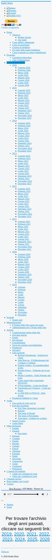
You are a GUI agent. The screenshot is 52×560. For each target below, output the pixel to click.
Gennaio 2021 (24, 221)
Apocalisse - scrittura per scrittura (32, 418)
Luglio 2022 (23, 204)
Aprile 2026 (23, 75)
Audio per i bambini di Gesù (24, 474)
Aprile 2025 (23, 98)
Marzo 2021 (23, 226)
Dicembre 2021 (24, 249)
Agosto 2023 (23, 173)
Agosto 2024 (23, 141)
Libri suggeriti (18, 353)
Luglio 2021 (23, 236)
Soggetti (10, 317)
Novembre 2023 (25, 181)
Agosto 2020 (23, 272)
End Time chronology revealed (31, 408)
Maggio (21, 297)
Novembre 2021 (25, 247)
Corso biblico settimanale (23, 42)
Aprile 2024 (23, 131)
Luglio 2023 (23, 171)
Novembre (22, 312)
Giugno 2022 (23, 201)
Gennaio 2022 (24, 189)
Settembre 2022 (24, 209)
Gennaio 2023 (24, 156)
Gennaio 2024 (24, 123)
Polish (15, 456)
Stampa (10, 504)
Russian (15, 443)
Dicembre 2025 (24, 118)
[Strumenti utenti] (2, 500)
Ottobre (21, 310)
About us (16, 35)
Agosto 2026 (23, 85)
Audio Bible (17, 423)
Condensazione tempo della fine (26, 332)
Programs (11, 55)
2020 (14, 252)
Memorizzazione (14, 322)
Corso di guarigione (21, 45)
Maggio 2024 (24, 133)
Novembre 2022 (25, 214)
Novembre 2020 (25, 279)
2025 (14, 88)
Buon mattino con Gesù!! (18, 481)
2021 (14, 219)
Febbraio (22, 289)
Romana (16, 436)
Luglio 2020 (23, 269)
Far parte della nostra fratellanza (26, 50)
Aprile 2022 (23, 196)
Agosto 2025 (23, 108)
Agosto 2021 (23, 239)
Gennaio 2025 (24, 90)
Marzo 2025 (23, 95)
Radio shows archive (16, 62)
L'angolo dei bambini (16, 471)
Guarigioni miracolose (22, 57)
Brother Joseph (24, 37)
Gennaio (21, 287)
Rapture (21, 411)
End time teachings (20, 406)
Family (15, 337)
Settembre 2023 (24, 176)
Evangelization (18, 342)
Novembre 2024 (25, 148)
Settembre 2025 (24, 110)
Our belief (22, 40)
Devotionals (17, 340)
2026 (14, 65)
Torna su (5, 551)
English (15, 428)
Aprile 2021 (23, 229)
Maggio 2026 (24, 78)
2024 (14, 120)
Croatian (16, 438)
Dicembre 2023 (24, 184)
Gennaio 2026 (24, 67)
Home (9, 32)
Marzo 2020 (23, 259)
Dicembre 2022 (24, 216)
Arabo (15, 464)
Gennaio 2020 (24, 254)
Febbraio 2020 (24, 257)
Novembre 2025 (25, 115)
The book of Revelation (28, 416)
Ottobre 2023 (23, 178)
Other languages (14, 426)
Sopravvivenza (18, 421)
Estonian (16, 453)
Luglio (21, 302)
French (15, 448)
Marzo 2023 (23, 161)
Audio (9, 400)
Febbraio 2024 (24, 125)
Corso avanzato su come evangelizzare (29, 52)
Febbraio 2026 (24, 70)
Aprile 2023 (23, 163)
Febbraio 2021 (24, 224)
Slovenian (16, 459)
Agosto (21, 305)
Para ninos (22, 433)
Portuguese (17, 469)
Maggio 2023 (24, 166)
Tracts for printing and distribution (27, 345)
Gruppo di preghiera (21, 47)
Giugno (21, 300)
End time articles (19, 335)
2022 (14, 186)
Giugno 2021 (23, 234)
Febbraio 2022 (24, 191)
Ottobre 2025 (23, 113)
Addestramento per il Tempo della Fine (29, 327)
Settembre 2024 (24, 143)
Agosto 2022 (23, 206)
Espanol (15, 431)
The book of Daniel (26, 413)
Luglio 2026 (23, 83)
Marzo (20, 292)
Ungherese (17, 466)
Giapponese (17, 461)
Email (9, 507)
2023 (14, 153)
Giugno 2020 (23, 267)
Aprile (20, 295)
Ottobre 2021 (23, 244)
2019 (14, 284)
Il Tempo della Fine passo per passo (27, 325)
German (15, 446)
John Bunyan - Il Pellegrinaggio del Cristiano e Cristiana (33, 361)
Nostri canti (17, 320)
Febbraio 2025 (24, 93)
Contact (10, 484)
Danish (15, 441)
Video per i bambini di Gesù (24, 476)
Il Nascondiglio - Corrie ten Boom (33, 385)
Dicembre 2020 (24, 282)
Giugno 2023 (23, 168)
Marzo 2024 (23, 128)
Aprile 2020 (23, 262)
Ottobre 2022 (23, 211)
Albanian (16, 451)
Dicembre (22, 315)
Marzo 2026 (23, 72)
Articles (10, 330)
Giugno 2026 (23, 80)
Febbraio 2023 (24, 158)
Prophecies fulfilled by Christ (25, 398)
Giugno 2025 (23, 103)
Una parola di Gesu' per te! (24, 403)
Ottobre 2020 (23, 277)
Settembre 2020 (24, 274)
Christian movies (14, 479)
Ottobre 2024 (23, 146)
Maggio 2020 (24, 264)
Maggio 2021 (24, 231)
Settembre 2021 (24, 242)
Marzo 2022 (23, 194)
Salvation (16, 350)
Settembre (22, 307)
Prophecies (17, 348)
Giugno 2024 (23, 136)
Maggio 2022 (24, 199)
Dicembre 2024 (24, 151)
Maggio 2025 (24, 100)
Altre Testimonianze (21, 60)
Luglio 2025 (23, 105)
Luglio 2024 (23, 138)
